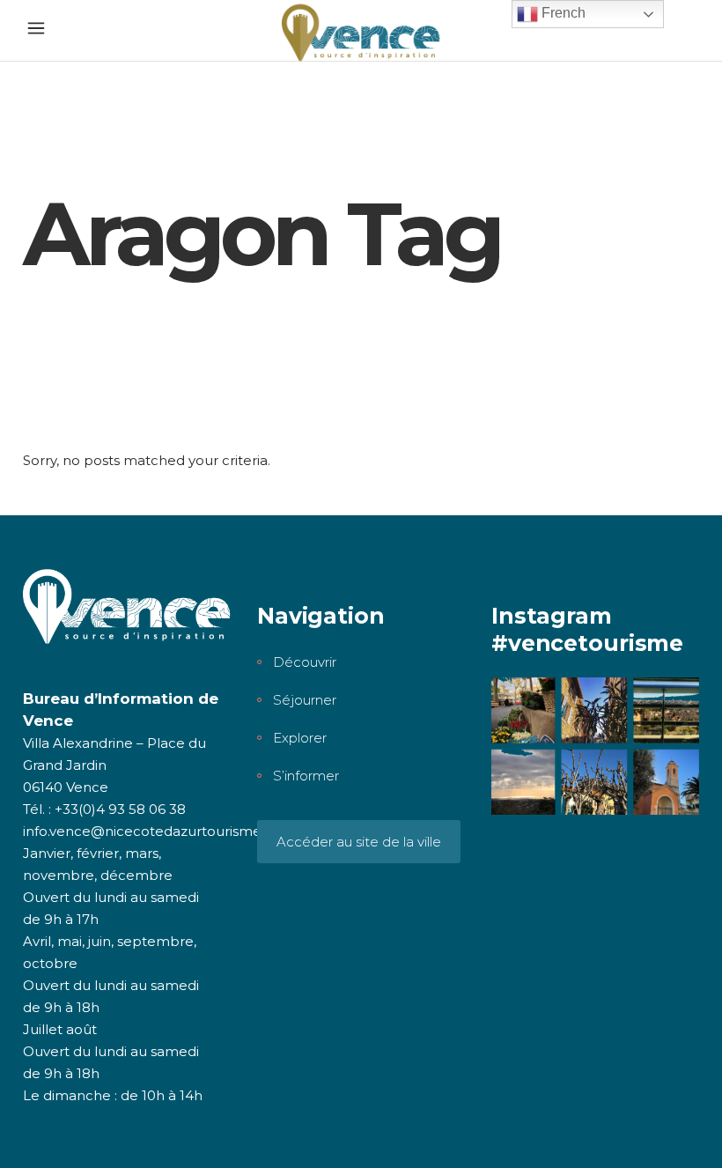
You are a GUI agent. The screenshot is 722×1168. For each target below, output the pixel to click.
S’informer (306, 775)
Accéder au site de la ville (358, 841)
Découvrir (304, 662)
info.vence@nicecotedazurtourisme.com (159, 831)
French (562, 12)
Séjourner (304, 699)
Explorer (300, 737)
